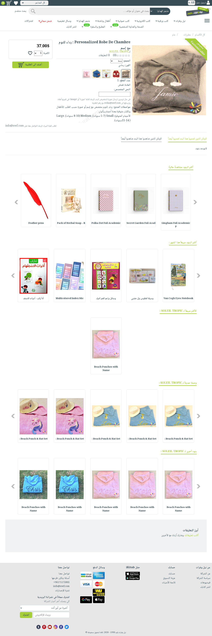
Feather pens (36, 223)
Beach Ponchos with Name (106, 369)
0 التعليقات (104, 55)
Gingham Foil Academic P (175, 225)
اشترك (26, 615)
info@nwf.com (14, 126)
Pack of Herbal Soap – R (71, 223)
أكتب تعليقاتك (191, 535)
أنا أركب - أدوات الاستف (33, 299)
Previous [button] (195, 202)
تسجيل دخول (201, 3)
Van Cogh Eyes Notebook (178, 299)
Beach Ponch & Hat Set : (178, 439)
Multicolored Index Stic (70, 299)
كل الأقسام (200, 35)
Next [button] (17, 202)
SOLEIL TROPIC (119, 52)
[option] (176, 202)
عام (173, 35)
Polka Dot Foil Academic (106, 223)
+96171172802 (61, 582)
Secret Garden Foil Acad (141, 223)
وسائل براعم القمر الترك (106, 299)
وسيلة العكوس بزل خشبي (142, 299)
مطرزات (187, 35)
